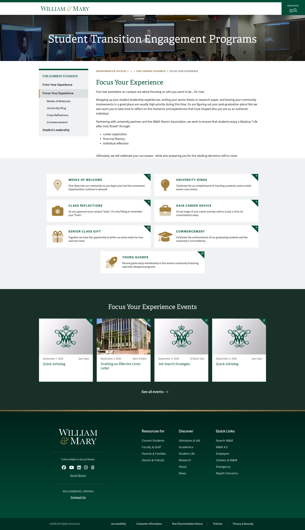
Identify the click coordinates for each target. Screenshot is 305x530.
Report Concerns (227, 473)
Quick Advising (54, 364)
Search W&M (224, 440)
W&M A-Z (222, 447)
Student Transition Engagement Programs (152, 39)
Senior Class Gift (84, 231)
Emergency (223, 467)
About (183, 467)
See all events (153, 392)
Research (185, 460)
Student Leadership (56, 130)
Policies (217, 523)
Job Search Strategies (174, 364)
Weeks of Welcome (58, 101)
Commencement (57, 122)
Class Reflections (57, 115)
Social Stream (78, 475)
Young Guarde (135, 257)
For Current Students (151, 71)
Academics (186, 447)
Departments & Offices (111, 71)
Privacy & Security (243, 523)
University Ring (56, 108)
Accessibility (118, 523)
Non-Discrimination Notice (187, 523)
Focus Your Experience (58, 93)
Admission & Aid (189, 440)
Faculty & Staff (151, 447)
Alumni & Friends (153, 460)
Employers (222, 454)
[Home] (65, 8)
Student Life (187, 454)
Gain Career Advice (194, 206)
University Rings (191, 180)
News (182, 473)
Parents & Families (154, 454)
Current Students (153, 440)
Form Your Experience (57, 85)
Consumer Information (149, 523)
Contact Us (78, 497)
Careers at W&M (226, 460)
